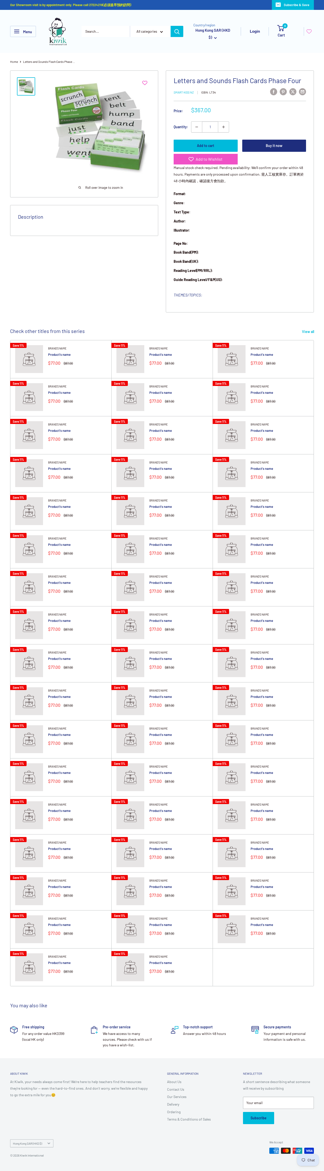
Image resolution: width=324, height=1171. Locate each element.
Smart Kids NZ (184, 92)
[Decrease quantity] (196, 127)
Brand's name (57, 348)
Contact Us (175, 1089)
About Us (174, 1082)
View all (308, 331)
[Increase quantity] (223, 127)
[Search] (177, 31)
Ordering (173, 1112)
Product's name (59, 354)
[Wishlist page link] (309, 31)
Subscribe (259, 1118)
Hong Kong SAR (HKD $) (27, 1143)
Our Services (177, 1096)
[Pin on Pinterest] (283, 91)
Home (14, 61)
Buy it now (274, 145)
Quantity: (181, 127)
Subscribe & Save (296, 5)
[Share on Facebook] (273, 91)
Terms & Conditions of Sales (189, 1119)
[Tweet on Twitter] (292, 91)
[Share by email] (302, 91)
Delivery (173, 1104)
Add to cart (205, 145)
